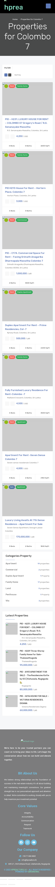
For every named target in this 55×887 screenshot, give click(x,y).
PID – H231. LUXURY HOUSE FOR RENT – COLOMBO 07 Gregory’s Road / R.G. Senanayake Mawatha (27, 123)
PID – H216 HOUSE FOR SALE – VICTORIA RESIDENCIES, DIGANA (34, 699)
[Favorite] (7, 136)
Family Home (22, 86)
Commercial (22, 220)
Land (8, 588)
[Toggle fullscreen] (11, 879)
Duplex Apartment (24, 292)
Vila (7, 601)
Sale (12, 487)
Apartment (21, 422)
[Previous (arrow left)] (3, 884)
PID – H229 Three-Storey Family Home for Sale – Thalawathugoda (32, 654)
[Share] (19, 879)
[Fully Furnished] (6, 155)
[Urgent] (6, 86)
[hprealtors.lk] (13, 6)
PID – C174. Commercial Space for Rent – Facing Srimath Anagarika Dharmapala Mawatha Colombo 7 (25, 257)
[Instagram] (27, 842)
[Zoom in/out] (3, 879)
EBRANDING (33, 872)
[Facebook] (21, 842)
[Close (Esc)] (28, 879)
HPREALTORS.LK (19, 870)
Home (15, 19)
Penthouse (11, 594)
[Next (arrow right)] (11, 884)
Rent (12, 86)
